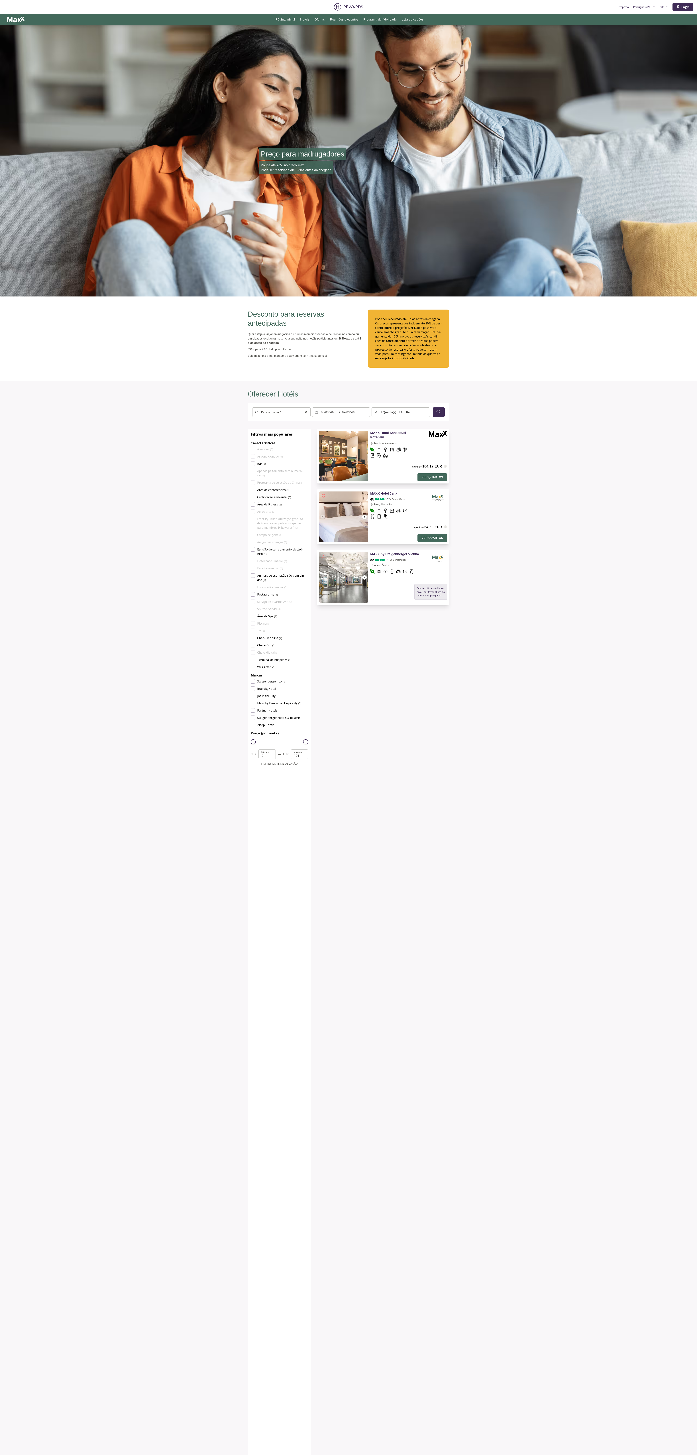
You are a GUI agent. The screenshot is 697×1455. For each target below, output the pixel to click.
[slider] (253, 741)
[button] (323, 435)
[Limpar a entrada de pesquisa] (306, 412)
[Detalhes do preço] (445, 466)
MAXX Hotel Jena (383, 493)
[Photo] (343, 456)
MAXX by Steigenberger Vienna (394, 554)
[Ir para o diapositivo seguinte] (364, 517)
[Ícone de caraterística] (372, 450)
